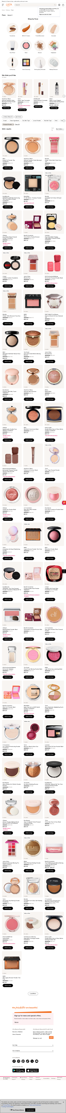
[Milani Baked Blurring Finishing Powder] (33, 851)
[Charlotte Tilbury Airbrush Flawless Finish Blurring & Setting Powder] (9, 92)
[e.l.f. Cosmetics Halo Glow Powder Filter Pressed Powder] (54, 619)
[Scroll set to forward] (64, 120)
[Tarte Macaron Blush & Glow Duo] (33, 735)
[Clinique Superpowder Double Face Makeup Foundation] (12, 420)
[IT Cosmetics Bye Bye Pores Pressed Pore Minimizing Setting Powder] (54, 890)
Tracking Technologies (7, 1106)
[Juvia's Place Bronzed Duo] (54, 342)
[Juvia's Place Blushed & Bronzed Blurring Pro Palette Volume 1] (12, 852)
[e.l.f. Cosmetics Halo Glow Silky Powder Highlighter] (33, 499)
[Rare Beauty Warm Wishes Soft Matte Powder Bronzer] (12, 774)
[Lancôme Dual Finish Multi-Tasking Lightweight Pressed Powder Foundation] (54, 227)
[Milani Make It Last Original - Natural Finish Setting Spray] (57, 92)
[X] (58, 8)
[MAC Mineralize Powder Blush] (54, 538)
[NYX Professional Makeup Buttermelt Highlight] (12, 658)
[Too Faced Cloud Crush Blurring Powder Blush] (33, 657)
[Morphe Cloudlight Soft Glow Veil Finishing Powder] (33, 890)
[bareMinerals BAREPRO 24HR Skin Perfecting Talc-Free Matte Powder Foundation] (12, 188)
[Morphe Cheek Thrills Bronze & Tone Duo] (12, 304)
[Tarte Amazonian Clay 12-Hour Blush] (54, 810)
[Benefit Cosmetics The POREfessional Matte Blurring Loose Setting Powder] (54, 852)
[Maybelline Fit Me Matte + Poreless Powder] (33, 187)
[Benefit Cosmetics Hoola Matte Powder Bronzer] (33, 225)
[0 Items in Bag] (63, 5)
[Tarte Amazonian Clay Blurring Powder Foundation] (12, 890)
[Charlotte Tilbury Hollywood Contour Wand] (33, 458)
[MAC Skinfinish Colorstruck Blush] (33, 418)
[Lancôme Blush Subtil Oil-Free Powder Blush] (54, 735)
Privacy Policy (6, 1105)
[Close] (63, 1102)
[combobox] (60, 129)
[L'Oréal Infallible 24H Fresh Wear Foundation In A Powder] (54, 578)
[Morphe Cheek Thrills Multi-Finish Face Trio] (54, 150)
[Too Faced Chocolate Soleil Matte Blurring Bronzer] (33, 343)
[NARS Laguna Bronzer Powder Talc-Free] (33, 538)
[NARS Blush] (33, 304)
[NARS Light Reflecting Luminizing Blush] (54, 657)
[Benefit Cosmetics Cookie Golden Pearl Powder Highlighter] (33, 579)
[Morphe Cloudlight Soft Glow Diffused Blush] (54, 187)
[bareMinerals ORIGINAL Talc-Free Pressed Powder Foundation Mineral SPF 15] (12, 578)
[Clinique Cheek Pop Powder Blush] (12, 500)
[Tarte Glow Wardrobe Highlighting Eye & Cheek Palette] (54, 697)
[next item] (64, 96)
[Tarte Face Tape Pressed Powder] (54, 458)
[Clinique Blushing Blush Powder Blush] (12, 620)
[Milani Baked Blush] (54, 380)
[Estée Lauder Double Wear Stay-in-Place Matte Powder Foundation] (54, 419)
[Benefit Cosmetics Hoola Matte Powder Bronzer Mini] (33, 618)
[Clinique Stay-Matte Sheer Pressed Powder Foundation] (12, 228)
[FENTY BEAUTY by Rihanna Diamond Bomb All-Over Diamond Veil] (54, 305)
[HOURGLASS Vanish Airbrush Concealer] (41, 92)
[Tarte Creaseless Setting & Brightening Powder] (12, 539)
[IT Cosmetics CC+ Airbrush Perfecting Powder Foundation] (12, 736)
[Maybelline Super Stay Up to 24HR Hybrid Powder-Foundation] (33, 697)
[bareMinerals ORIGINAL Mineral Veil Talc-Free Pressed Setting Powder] (54, 774)
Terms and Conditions (35, 1105)
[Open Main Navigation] (3, 5)
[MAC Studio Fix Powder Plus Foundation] (12, 150)
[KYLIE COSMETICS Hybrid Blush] (12, 928)
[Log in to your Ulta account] (59, 5)
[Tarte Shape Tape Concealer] (25, 93)
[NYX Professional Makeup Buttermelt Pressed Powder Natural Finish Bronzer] (12, 460)
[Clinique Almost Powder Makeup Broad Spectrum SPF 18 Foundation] (12, 813)
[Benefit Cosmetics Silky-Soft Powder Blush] (12, 696)
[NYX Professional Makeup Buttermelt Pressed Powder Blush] (54, 267)
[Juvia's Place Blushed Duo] (33, 266)
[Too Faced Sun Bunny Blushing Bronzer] (33, 773)
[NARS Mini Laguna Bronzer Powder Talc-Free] (12, 967)
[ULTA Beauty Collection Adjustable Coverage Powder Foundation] (33, 928)
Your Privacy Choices (18, 1110)
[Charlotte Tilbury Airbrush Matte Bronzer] (33, 380)
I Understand (30, 1110)
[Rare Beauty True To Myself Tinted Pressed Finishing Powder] (33, 811)
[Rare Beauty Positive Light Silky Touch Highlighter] (12, 381)
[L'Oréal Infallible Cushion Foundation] (12, 266)
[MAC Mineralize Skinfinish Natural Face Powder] (12, 343)
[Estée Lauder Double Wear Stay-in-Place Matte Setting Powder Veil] (54, 929)
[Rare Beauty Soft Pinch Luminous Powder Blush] (54, 498)
